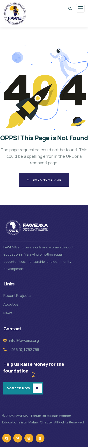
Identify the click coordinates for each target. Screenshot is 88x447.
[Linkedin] (40, 438)
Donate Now (18, 388)
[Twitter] (17, 438)
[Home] (27, 227)
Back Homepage (46, 180)
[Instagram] (28, 438)
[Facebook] (6, 438)
